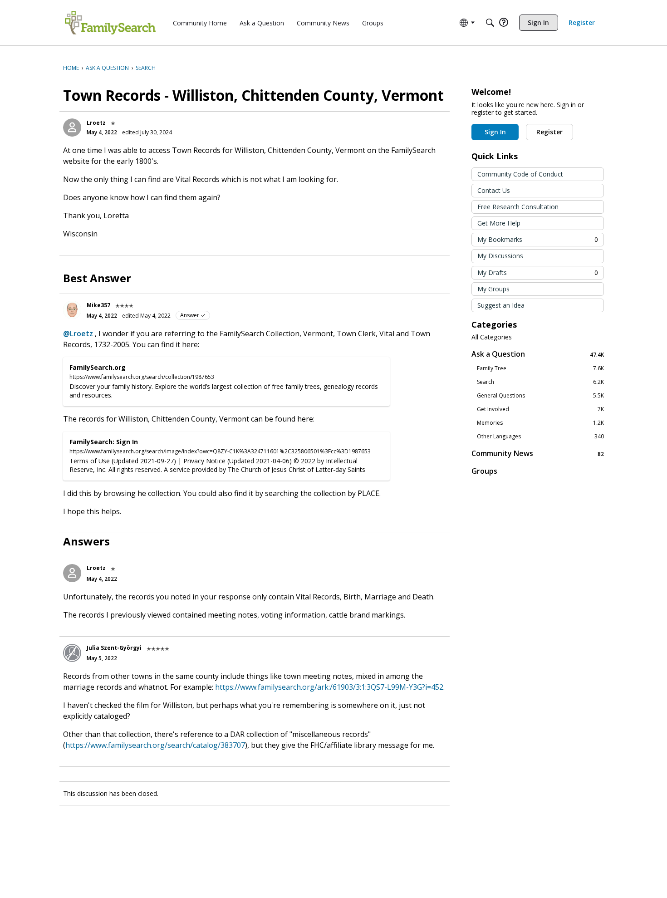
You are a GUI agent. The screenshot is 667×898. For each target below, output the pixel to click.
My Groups (493, 289)
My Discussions (500, 255)
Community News (537, 453)
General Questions (540, 396)
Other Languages (540, 436)
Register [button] (549, 132)
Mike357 (98, 305)
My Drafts (537, 272)
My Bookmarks (537, 239)
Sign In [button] (495, 132)
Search (540, 382)
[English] (110, 22)
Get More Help (498, 223)
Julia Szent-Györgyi (114, 648)
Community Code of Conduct (520, 174)
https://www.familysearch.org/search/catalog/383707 (155, 745)
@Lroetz (78, 334)
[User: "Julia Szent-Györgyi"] (72, 653)
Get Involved (540, 409)
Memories (540, 423)
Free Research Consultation (518, 206)
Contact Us (493, 190)
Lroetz (96, 123)
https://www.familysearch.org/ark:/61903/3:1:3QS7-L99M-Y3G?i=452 (329, 687)
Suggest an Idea (501, 305)
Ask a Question (537, 354)
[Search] (490, 23)
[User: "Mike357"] (72, 310)
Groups (484, 471)
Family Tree (540, 368)
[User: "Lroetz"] (72, 127)
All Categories (491, 337)
